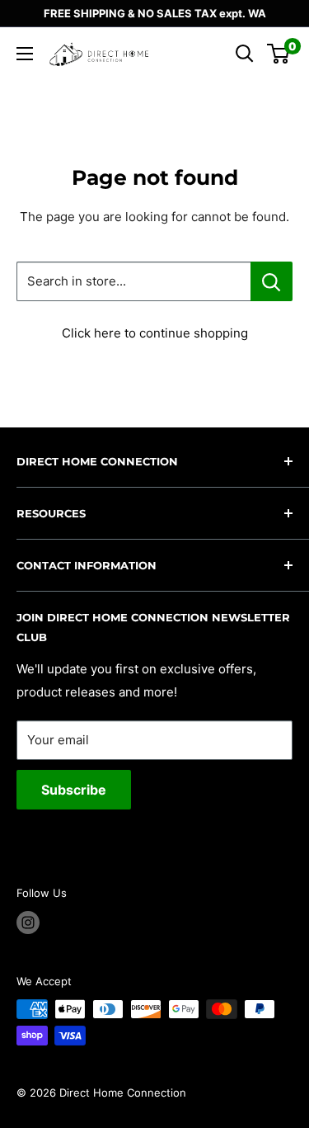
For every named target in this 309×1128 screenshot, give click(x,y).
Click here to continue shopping (155, 333)
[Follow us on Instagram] (28, 922)
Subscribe (73, 789)
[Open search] (245, 54)
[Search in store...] (271, 281)
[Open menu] (24, 53)
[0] (279, 54)
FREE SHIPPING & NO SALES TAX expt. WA (155, 13)
